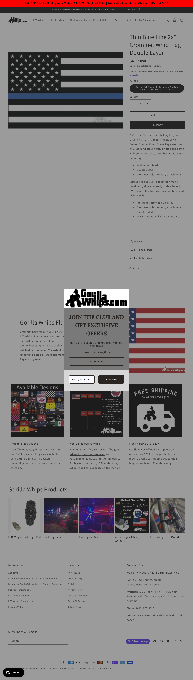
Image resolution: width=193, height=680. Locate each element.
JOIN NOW (111, 379)
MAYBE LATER (96, 361)
